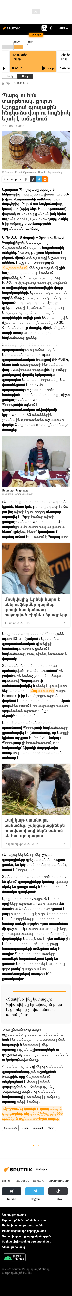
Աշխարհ (38, 1180)
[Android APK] (14, 1257)
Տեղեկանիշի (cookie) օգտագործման (26, 1241)
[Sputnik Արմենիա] (12, 30)
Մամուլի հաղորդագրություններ (23, 1225)
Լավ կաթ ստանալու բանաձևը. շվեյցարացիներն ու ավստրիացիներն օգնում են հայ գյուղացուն (34, 827)
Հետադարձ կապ (13, 1247)
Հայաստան (10, 1128)
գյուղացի (38, 1128)
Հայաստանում (15, 267)
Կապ (44, 1220)
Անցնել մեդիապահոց (50, 172)
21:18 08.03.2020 (13, 126)
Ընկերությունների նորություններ (24, 1231)
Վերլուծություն (59, 1180)
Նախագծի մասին (14, 1214)
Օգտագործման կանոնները (20, 1220)
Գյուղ (51, 1128)
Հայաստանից (42, 690)
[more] (65, 623)
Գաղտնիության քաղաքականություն (26, 1236)
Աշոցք (25, 1128)
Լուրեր (16, 59)
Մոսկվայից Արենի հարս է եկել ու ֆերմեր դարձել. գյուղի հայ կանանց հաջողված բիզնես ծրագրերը (35, 607)
